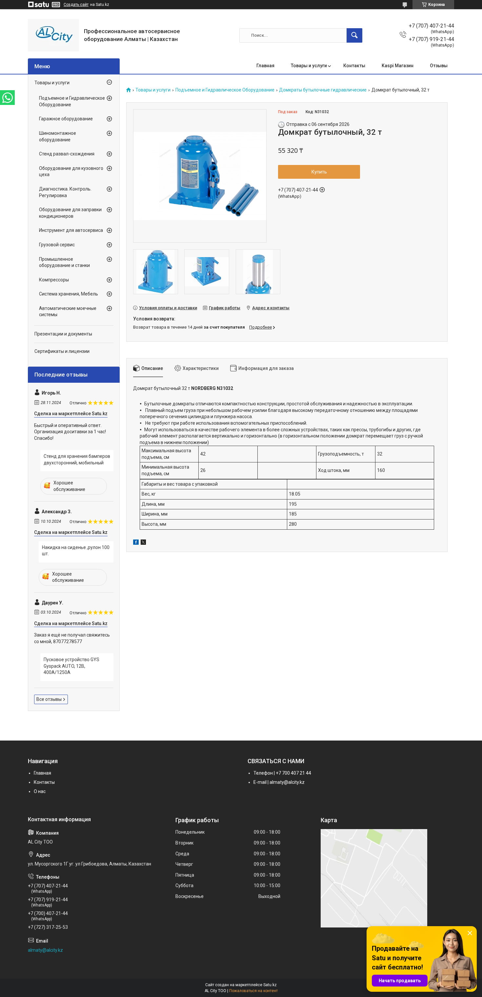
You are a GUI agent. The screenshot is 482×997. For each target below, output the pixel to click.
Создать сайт (76, 4)
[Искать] (354, 35)
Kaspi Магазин (397, 65)
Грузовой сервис (57, 244)
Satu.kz (270, 985)
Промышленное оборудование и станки (64, 262)
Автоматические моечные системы (67, 311)
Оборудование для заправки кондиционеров (70, 213)
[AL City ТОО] (53, 35)
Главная (265, 65)
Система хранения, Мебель (68, 293)
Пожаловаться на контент (253, 990)
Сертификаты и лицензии (62, 351)
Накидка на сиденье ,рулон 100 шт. (76, 551)
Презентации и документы (63, 333)
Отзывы (439, 65)
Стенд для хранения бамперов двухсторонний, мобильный (77, 459)
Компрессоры (54, 279)
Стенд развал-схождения (66, 153)
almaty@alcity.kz (45, 950)
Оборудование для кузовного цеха (71, 171)
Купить (319, 171)
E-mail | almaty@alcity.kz (279, 782)
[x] (143, 543)
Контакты (354, 65)
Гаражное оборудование (66, 118)
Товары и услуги (309, 65)
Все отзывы (49, 699)
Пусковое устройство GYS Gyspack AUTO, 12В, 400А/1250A (71, 666)
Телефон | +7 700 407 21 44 (282, 773)
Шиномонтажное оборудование (57, 136)
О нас (40, 791)
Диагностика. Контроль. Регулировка (65, 192)
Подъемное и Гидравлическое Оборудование (224, 90)
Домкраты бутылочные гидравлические (323, 90)
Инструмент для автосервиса (71, 230)
